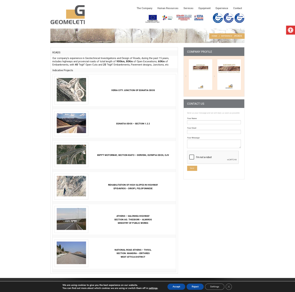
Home (214, 36)
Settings (214, 286)
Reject (195, 286)
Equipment (204, 8)
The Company (144, 8)
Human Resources (167, 8)
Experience (222, 8)
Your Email (191, 128)
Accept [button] (176, 286)
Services (188, 8)
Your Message (193, 138)
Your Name (192, 118)
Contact (237, 8)
